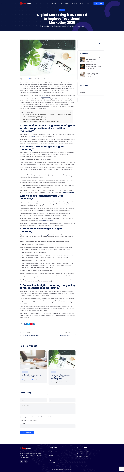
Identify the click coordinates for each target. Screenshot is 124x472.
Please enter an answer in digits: (28, 420)
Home (54, 3)
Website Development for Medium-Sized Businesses (31, 376)
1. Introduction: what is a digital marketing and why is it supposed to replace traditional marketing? (46, 114)
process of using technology (40, 235)
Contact (88, 3)
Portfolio (74, 3)
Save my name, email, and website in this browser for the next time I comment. (43, 417)
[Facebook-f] (21, 461)
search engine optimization (45, 220)
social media (32, 136)
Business (62, 9)
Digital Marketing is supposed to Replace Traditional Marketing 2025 (61, 377)
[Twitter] (26, 461)
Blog (81, 3)
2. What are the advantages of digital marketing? (34, 116)
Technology (83, 92)
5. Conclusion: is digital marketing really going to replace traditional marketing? (42, 121)
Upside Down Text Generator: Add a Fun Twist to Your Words (93, 66)
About (60, 3)
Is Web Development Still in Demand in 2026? (93, 58)
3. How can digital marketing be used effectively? (34, 118)
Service (67, 3)
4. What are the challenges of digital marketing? (34, 119)
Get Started (99, 3)
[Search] (99, 44)
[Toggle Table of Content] (69, 112)
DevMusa (24, 79)
